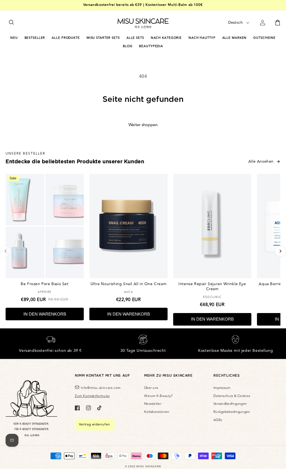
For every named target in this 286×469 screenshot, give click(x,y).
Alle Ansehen (261, 161)
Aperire (44, 292)
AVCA (128, 292)
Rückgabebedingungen (231, 412)
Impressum (221, 388)
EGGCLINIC (212, 297)
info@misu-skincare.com (101, 388)
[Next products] (280, 251)
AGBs (217, 420)
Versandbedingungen (230, 404)
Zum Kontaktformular (92, 396)
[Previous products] (5, 251)
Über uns (151, 388)
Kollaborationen (157, 412)
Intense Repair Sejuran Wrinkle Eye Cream (212, 286)
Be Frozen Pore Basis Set (44, 284)
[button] (12, 22)
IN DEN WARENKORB (44, 314)
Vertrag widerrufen (94, 424)
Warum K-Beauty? (158, 396)
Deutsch (235, 22)
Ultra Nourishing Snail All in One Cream (128, 284)
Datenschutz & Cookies (231, 396)
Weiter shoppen (143, 125)
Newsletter (152, 404)
